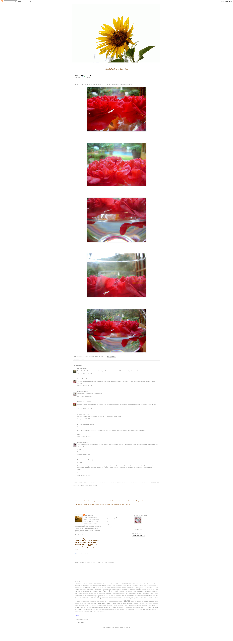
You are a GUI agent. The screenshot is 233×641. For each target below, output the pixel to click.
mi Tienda (126, 597)
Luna (117, 595)
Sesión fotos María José (147, 607)
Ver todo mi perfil (79, 534)
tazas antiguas (131, 609)
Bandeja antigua (150, 583)
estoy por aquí (138, 529)
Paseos (122, 598)
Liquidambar (99, 595)
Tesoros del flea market (148, 609)
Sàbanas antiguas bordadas (152, 603)
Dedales (84, 589)
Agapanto (77, 583)
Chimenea (92, 587)
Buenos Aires (97, 585)
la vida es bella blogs (140, 515)
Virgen (94, 611)
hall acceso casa (97, 593)
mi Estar (91, 597)
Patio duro (127, 598)
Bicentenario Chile (81, 585)
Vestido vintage (88, 611)
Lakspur (156, 593)
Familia (89, 591)
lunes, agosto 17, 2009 (83, 419)
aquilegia (124, 583)
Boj (93, 585)
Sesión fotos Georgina (97, 607)
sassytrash (80, 368)
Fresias (153, 591)
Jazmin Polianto (146, 593)
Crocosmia (156, 587)
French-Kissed (81, 414)
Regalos (120, 601)
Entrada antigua (154, 482)
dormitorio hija (110, 589)
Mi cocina (154, 595)
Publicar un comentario (82, 479)
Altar (84, 583)
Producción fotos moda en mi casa (96, 601)
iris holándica (127, 593)
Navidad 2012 (96, 598)
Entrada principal (154, 589)
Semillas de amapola (79, 605)
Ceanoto (87, 587)
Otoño (105, 598)
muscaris (156, 597)
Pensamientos (134, 599)
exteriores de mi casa (81, 591)
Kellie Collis (81, 391)
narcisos (77, 599)
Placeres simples (142, 598)
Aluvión (87, 583)
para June (118, 598)
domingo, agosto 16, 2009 (84, 373)
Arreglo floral (135, 583)
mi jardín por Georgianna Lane (107, 597)
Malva (128, 595)
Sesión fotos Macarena (122, 607)
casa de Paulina (144, 585)
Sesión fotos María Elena (134, 607)
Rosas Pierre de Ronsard (120, 603)
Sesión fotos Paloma (89, 609)
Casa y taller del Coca (153, 585)
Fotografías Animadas (144, 591)
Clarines (99, 587)
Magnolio (124, 595)
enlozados (137, 589)
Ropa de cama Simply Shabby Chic (146, 601)
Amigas (91, 583)
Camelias (82, 359)
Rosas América (91, 603)
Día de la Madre (102, 589)
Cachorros (109, 585)
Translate (88, 77)
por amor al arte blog (152, 599)
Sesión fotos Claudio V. (123, 605)
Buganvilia (103, 585)
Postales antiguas (85, 601)
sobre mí (114, 609)
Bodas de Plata (88, 585)
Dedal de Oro (78, 589)
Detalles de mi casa (92, 589)
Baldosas (145, 583)
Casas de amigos (79, 587)
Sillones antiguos (108, 609)
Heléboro (103, 593)
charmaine (80, 442)
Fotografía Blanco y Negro (130, 591)
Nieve (102, 599)
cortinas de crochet (111, 587)
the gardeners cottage (84, 424)
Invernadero (121, 593)
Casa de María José (136, 585)
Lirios (103, 595)
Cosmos (129, 587)
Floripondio (122, 591)
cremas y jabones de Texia (137, 587)
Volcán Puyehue (100, 611)
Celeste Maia (81, 379)
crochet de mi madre (148, 587)
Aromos (129, 583)
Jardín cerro (138, 593)
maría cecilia (89, 515)
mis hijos (130, 597)
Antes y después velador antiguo (114, 583)
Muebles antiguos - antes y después (143, 597)
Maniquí (139, 595)
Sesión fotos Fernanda (86, 607)
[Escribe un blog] (109, 357)
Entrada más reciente (80, 482)
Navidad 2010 (90, 598)
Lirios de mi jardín (110, 595)
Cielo (96, 587)
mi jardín (97, 597)
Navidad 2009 (83, 598)
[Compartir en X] (111, 357)
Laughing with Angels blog (90, 595)
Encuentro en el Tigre (128, 589)
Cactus (113, 585)
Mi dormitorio (84, 597)
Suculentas (118, 609)
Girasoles (91, 593)
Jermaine (152, 593)
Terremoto (137, 609)
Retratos (126, 601)
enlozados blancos (146, 589)
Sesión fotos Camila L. (112, 605)
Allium (81, 583)
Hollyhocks (108, 593)
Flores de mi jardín (111, 591)
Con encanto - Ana (83, 401)
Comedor (104, 587)
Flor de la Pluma (97, 591)
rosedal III (142, 603)
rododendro (133, 601)
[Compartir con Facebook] (113, 357)
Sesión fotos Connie (146, 605)
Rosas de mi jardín (103, 603)
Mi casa (147, 595)
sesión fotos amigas (101, 605)
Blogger (128, 627)
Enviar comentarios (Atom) (89, 485)
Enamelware (117, 589)
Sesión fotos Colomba (135, 605)
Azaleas (140, 583)
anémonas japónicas (98, 583)
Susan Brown (124, 609)
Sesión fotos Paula (100, 609)
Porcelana (77, 601)
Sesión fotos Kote (110, 607)
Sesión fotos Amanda (90, 605)
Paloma (109, 598)
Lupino (119, 595)
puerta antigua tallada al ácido (111, 601)
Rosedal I (130, 603)
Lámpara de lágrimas (79, 595)
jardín (133, 593)
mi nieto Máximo (118, 597)
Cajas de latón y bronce (120, 585)
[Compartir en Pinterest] (115, 357)
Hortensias (115, 593)
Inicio (118, 482)
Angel (106, 583)
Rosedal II (136, 603)
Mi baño (143, 595)
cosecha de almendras (121, 587)
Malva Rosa (133, 595)
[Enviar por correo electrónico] (108, 357)
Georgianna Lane (84, 593)
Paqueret (113, 598)
